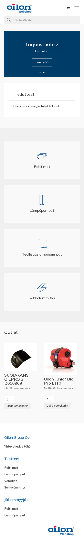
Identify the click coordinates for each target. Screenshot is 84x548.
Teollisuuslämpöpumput (42, 254)
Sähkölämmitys (42, 298)
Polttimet (42, 166)
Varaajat (10, 481)
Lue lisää (42, 62)
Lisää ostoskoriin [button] (17, 405)
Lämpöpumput (42, 210)
